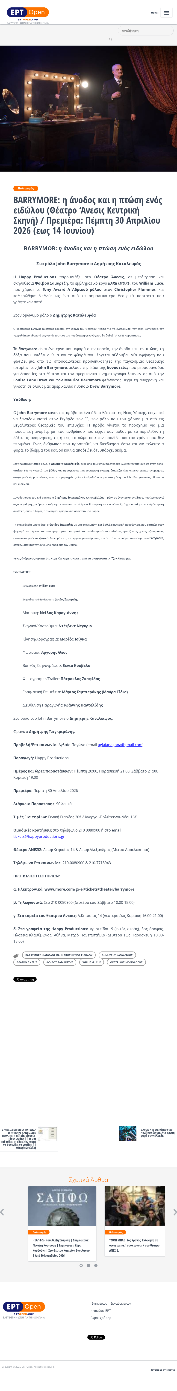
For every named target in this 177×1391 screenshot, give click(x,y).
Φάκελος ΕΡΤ (101, 1310)
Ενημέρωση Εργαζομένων (111, 1303)
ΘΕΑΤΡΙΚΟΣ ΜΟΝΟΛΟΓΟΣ (126, 962)
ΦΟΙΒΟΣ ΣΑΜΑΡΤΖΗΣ (60, 962)
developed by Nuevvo (162, 1369)
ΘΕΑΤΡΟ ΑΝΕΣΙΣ (27, 962)
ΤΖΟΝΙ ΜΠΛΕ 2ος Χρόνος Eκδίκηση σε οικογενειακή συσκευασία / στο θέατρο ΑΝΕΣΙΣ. (134, 1245)
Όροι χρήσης (101, 1318)
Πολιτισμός (26, 188)
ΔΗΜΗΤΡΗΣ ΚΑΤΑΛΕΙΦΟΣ (117, 955)
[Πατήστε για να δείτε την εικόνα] (88, 108)
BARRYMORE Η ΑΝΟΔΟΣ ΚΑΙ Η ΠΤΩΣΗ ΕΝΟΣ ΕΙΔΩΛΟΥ (58, 955)
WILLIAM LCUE (92, 962)
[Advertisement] (88, 1052)
